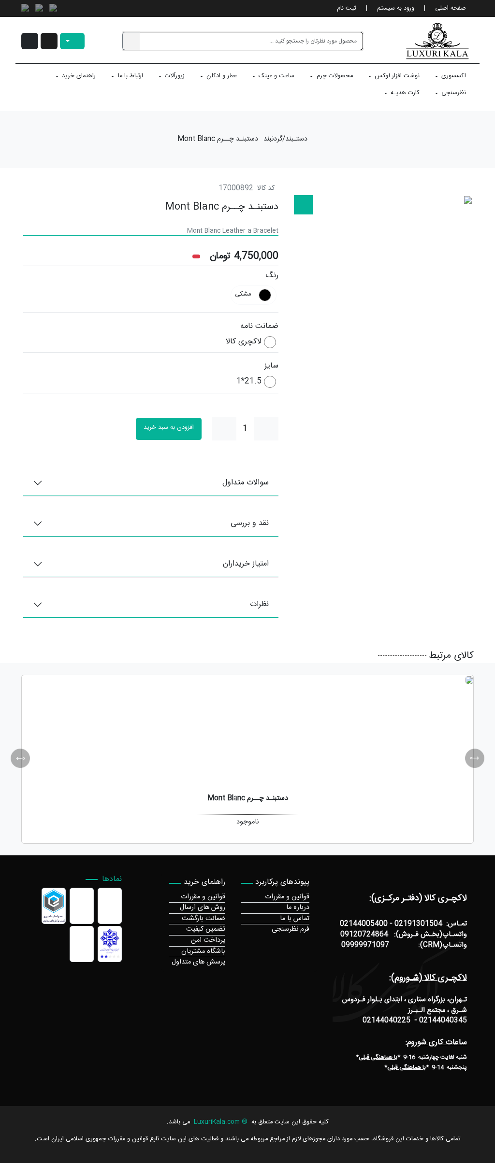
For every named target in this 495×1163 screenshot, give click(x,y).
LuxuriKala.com (217, 1122)
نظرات (259, 604)
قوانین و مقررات (287, 897)
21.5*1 (249, 382)
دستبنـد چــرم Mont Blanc (217, 139)
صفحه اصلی (450, 8)
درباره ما (297, 907)
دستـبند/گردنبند (285, 139)
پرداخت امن (208, 940)
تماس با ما (294, 918)
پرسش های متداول (198, 962)
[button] (49, 41)
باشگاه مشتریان (203, 951)
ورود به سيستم (395, 8)
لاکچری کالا (244, 342)
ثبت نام (346, 8)
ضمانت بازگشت (203, 918)
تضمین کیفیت (205, 929)
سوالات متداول (245, 482)
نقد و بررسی (250, 523)
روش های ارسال (202, 907)
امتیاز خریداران (246, 563)
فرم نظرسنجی (290, 929)
